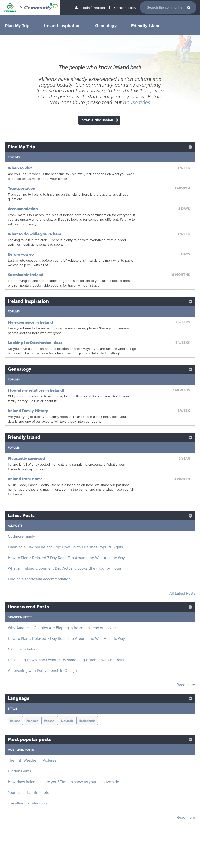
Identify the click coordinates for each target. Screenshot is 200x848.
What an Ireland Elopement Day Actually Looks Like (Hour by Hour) (64, 568)
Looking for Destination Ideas (35, 342)
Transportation (21, 188)
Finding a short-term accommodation (39, 579)
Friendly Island (146, 25)
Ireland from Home (25, 479)
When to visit (20, 168)
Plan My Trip (17, 25)
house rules (136, 102)
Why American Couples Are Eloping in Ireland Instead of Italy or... (63, 628)
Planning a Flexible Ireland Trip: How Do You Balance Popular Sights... (67, 547)
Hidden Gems (19, 771)
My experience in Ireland (30, 322)
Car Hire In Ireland (23, 649)
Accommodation (23, 209)
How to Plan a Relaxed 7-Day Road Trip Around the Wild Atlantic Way (66, 557)
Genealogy (106, 25)
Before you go (21, 254)
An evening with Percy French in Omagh (42, 670)
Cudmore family (21, 536)
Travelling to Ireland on (27, 803)
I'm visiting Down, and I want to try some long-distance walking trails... (67, 660)
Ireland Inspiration (62, 25)
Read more (186, 684)
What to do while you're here (34, 234)
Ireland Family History (28, 410)
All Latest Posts (182, 593)
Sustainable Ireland (25, 274)
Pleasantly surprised (26, 458)
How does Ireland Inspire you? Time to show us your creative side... (65, 782)
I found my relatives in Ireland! (36, 390)
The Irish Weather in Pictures (32, 760)
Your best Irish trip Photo (28, 792)
